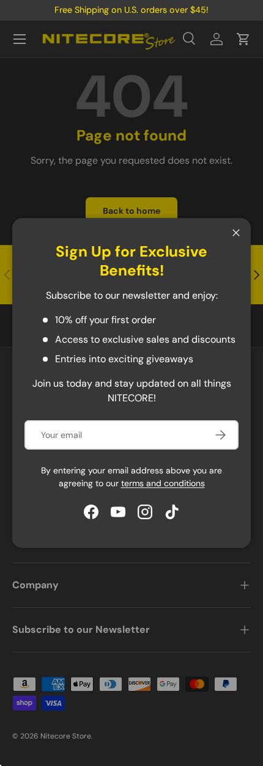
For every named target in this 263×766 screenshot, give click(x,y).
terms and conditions (163, 483)
